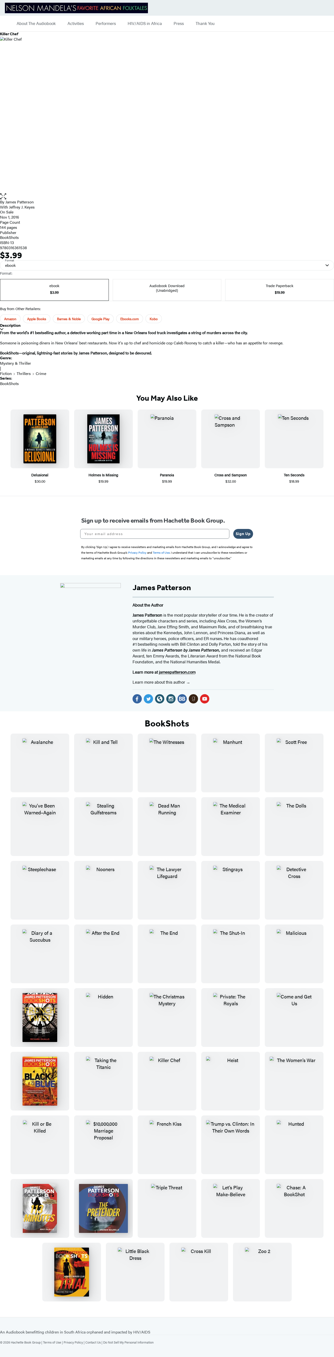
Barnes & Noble (69, 318)
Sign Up (243, 533)
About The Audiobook (36, 23)
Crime (41, 373)
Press (179, 23)
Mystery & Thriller (15, 363)
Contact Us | (94, 1342)
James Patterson (19, 202)
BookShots (9, 237)
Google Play (100, 318)
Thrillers (24, 373)
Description (10, 325)
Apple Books (36, 318)
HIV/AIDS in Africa (145, 23)
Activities (75, 23)
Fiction (6, 373)
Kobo (154, 318)
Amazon (10, 318)
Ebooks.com (129, 318)
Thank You (205, 23)
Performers (106, 23)
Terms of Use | (53, 1342)
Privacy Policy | (74, 1342)
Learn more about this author (159, 682)
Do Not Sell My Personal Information (128, 1342)
